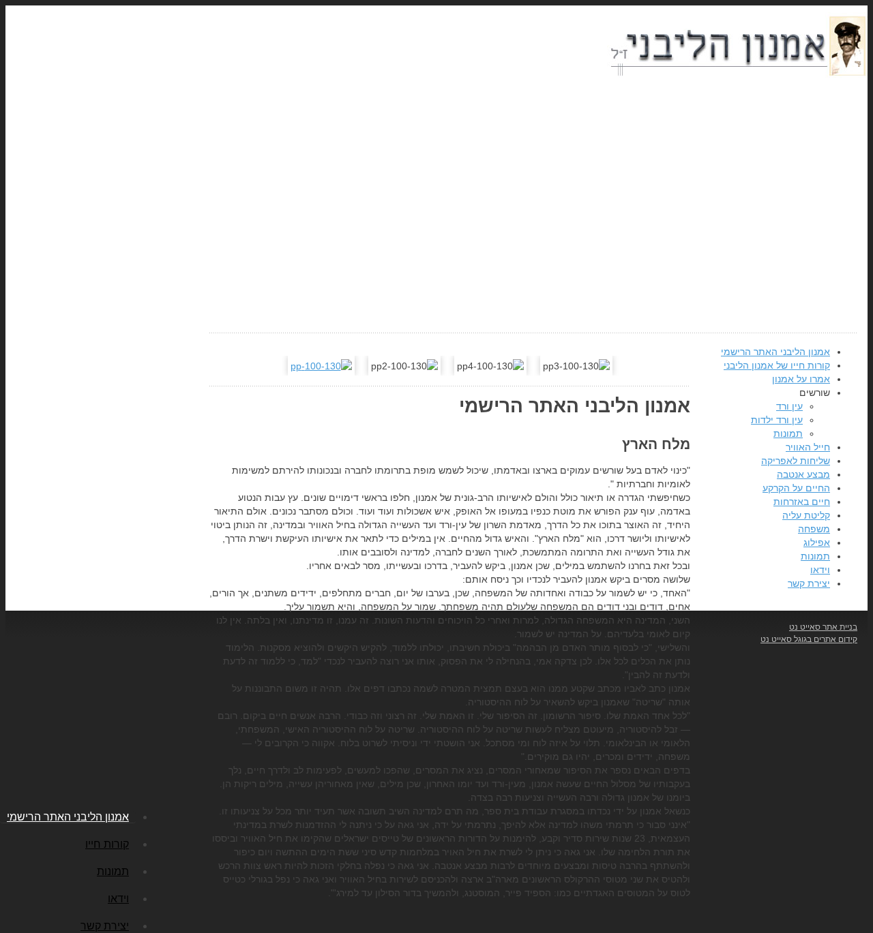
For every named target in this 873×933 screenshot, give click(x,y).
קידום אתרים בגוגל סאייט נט (808, 639)
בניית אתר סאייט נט (823, 627)
